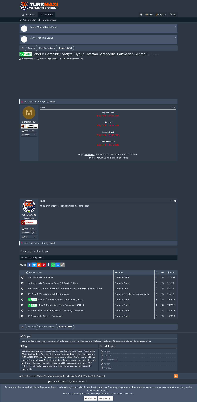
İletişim (107, 351)
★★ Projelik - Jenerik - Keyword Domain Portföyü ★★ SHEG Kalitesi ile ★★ (65, 288)
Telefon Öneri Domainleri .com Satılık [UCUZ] (57, 299)
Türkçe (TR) (42, 376)
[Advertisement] (98, 80)
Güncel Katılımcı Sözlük (41, 37)
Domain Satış (121, 288)
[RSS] (176, 376)
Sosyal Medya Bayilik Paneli (43, 27)
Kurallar (107, 355)
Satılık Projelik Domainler (40, 277)
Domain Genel (122, 277)
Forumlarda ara (49, 19)
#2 (175, 201)
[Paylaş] (171, 107)
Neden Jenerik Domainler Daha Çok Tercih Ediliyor (53, 283)
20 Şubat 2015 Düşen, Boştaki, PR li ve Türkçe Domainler (56, 310)
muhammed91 (29, 58)
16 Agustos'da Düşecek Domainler (45, 316)
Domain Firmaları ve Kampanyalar (132, 294)
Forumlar (48, 14)
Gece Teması (27, 376)
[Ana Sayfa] (22, 48)
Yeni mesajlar (29, 19)
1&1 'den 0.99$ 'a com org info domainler (48, 294)
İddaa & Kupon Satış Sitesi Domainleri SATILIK (58, 305)
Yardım (107, 364)
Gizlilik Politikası (111, 359)
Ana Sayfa (31, 14)
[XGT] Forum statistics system (67, 381)
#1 (175, 107)
